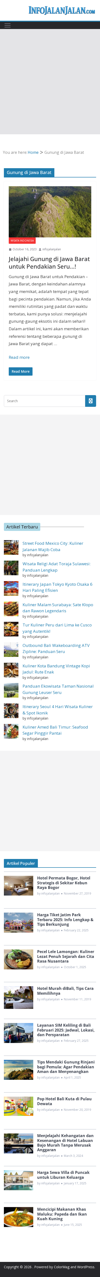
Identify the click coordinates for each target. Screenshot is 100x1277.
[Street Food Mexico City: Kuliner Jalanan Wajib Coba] (11, 547)
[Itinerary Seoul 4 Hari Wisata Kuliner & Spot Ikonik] (11, 710)
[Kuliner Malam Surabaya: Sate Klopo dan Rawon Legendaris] (11, 609)
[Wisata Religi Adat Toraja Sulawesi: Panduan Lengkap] (11, 568)
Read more (19, 357)
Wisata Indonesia (22, 240)
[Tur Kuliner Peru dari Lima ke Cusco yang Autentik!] (11, 629)
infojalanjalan (51, 249)
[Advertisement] (50, 81)
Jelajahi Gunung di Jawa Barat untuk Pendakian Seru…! (49, 262)
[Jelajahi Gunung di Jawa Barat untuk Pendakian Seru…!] (50, 211)
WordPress (85, 1267)
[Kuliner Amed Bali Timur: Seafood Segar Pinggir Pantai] (11, 731)
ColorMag (61, 1267)
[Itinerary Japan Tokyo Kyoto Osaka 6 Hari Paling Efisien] (11, 588)
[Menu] (7, 25)
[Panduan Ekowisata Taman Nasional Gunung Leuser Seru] (11, 690)
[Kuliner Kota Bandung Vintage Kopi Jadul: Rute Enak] (11, 670)
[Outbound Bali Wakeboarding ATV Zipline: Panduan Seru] (11, 649)
